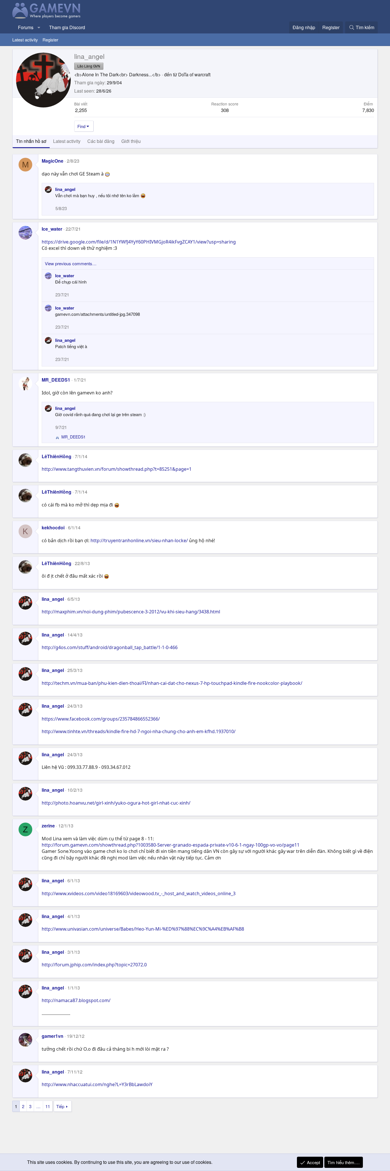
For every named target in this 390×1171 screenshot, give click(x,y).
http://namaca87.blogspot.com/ (76, 1000)
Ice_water (52, 229)
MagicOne (52, 160)
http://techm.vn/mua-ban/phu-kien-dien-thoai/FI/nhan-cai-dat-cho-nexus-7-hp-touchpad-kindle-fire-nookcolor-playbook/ (172, 683)
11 (47, 1106)
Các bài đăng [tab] (100, 141)
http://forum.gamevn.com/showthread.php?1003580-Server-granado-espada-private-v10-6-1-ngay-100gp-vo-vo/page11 (170, 845)
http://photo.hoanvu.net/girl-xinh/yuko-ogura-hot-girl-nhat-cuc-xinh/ (116, 803)
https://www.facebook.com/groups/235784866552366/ (101, 719)
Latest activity (25, 40)
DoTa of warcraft (194, 74)
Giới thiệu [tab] (131, 141)
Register (50, 40)
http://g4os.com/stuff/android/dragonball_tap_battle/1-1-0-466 (110, 647)
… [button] (38, 1106)
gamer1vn (52, 1036)
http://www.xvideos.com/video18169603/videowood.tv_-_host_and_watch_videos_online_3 (139, 893)
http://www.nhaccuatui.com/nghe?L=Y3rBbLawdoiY (97, 1084)
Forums (25, 27)
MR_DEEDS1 (56, 379)
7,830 (368, 109)
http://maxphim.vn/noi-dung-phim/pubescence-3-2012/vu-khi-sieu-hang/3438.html (131, 612)
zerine (48, 825)
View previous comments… (71, 263)
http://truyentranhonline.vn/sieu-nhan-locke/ (139, 540)
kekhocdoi (53, 527)
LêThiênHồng (56, 456)
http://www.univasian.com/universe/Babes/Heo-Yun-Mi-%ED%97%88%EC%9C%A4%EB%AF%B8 (143, 929)
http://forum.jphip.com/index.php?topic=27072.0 (94, 964)
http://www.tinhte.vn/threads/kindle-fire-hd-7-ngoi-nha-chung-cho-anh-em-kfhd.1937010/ (139, 731)
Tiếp (60, 1106)
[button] (39, 27)
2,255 (81, 109)
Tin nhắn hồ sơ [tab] (31, 141)
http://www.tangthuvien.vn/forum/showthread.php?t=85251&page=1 (117, 469)
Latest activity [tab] (67, 141)
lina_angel (65, 189)
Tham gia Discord (67, 27)
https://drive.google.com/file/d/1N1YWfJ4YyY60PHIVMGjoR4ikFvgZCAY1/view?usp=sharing (139, 242)
